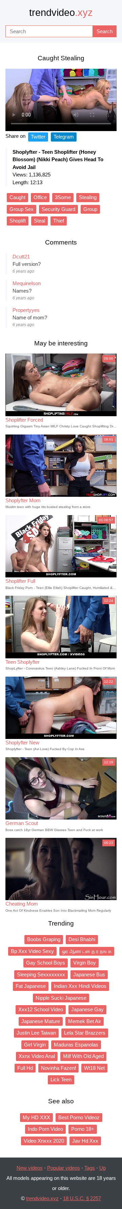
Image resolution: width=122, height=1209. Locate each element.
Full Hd (25, 1068)
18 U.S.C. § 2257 (82, 1198)
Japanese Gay (87, 1009)
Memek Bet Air (84, 1021)
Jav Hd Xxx (85, 1141)
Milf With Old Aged (83, 1056)
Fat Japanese (31, 986)
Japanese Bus (89, 974)
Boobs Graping (43, 939)
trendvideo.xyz (42, 1198)
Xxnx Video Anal (37, 1056)
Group (90, 209)
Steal (39, 221)
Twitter (38, 137)
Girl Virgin (35, 1044)
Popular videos (63, 1168)
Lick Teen (61, 1079)
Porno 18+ (82, 1129)
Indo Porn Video (45, 1129)
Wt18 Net (94, 1068)
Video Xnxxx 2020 (44, 1141)
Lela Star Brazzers (84, 1033)
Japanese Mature (40, 1021)
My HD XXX (36, 1117)
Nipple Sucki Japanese (61, 998)
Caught (17, 197)
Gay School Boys (45, 963)
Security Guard (58, 209)
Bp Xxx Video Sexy (32, 951)
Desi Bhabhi (81, 939)
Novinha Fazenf (58, 1068)
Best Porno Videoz (79, 1117)
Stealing (88, 197)
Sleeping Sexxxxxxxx (41, 974)
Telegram (64, 137)
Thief (58, 221)
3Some (63, 197)
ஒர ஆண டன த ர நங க (86, 951)
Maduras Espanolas (76, 1044)
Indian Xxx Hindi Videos (80, 986)
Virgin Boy (84, 963)
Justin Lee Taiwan (36, 1033)
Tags (89, 1168)
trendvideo (61, 12)
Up (102, 1168)
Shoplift (17, 221)
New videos (30, 1168)
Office (40, 197)
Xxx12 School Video (40, 1009)
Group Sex (21, 209)
